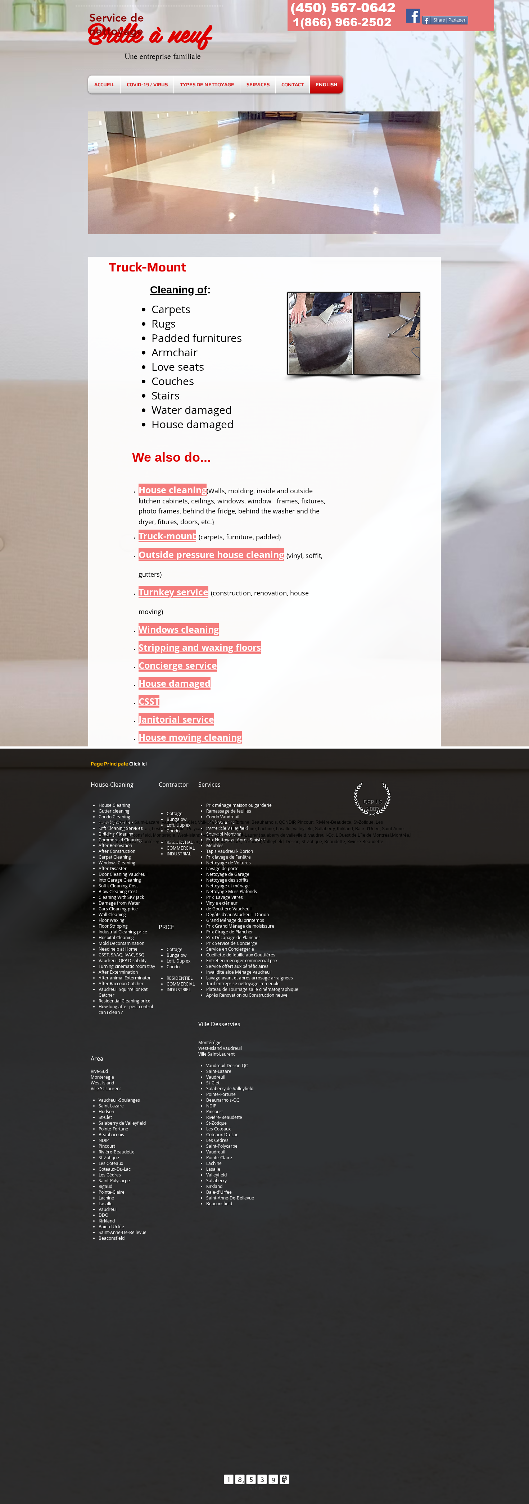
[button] (264, 172)
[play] (423, 117)
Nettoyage (216, 891)
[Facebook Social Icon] (413, 16)
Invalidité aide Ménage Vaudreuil (239, 972)
